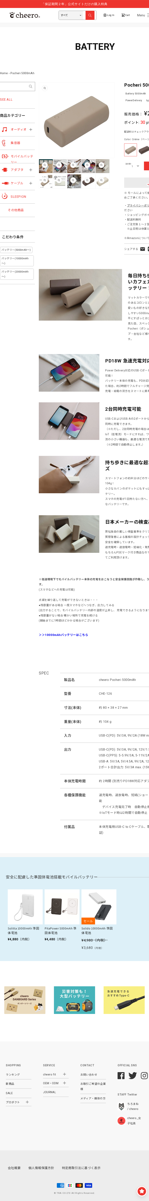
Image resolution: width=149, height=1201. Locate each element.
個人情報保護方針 (41, 1168)
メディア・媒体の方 (93, 1098)
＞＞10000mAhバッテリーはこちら (63, 635)
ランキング (13, 1074)
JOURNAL (49, 1092)
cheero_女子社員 (134, 1121)
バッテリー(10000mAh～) (15, 261)
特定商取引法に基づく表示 (81, 1168)
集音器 (15, 143)
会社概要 (14, 1168)
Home (4, 73)
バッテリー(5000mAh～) (16, 249)
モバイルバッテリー (22, 159)
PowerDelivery (134, 100)
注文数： (129, 164)
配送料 (128, 131)
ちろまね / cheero (133, 1106)
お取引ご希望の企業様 (93, 1086)
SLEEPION (18, 197)
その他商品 (16, 210)
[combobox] (17, 86)
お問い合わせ (88, 1074)
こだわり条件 (13, 237)
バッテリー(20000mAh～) (15, 274)
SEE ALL (6, 99)
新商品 (10, 1083)
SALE (9, 1093)
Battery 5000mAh (136, 93)
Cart (127, 15)
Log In (110, 15)
